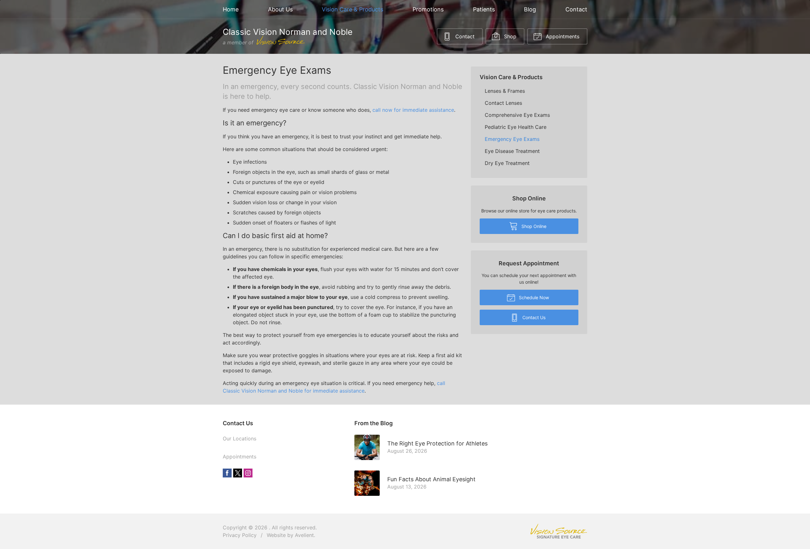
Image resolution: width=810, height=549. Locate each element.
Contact (576, 9)
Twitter (237, 473)
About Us (280, 9)
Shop (509, 36)
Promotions (428, 9)
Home (231, 9)
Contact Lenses (503, 103)
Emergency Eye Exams (512, 139)
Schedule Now (533, 297)
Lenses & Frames (505, 91)
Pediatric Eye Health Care (515, 127)
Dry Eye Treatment (507, 163)
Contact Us (533, 317)
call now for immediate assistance (413, 110)
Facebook (227, 473)
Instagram (248, 473)
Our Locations (239, 438)
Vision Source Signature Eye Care (558, 531)
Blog (530, 9)
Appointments (561, 36)
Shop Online (533, 226)
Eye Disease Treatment (512, 151)
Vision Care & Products (352, 9)
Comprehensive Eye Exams (517, 115)
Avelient (304, 535)
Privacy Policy (240, 535)
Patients (484, 9)
